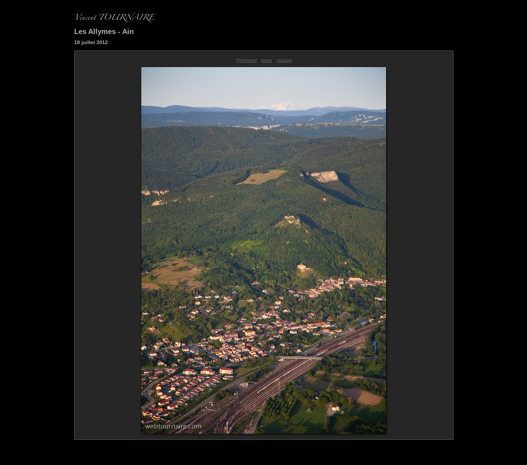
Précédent (247, 60)
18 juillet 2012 (91, 42)
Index (266, 60)
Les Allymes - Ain (104, 31)
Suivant (284, 60)
